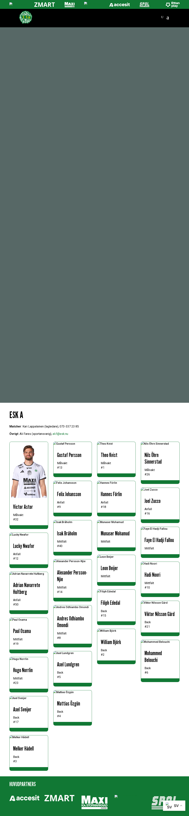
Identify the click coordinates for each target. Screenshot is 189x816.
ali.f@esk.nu (60, 434)
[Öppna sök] (162, 17)
